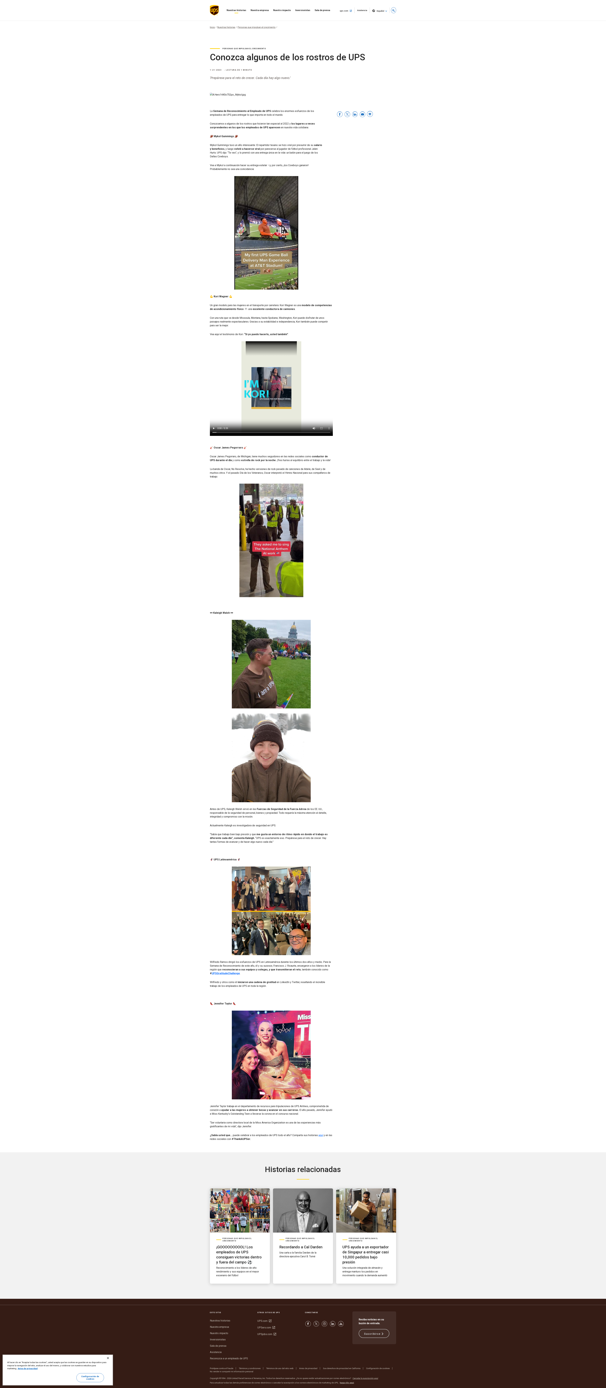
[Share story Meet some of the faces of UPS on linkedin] (355, 114)
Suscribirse (372, 1333)
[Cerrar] (107, 1358)
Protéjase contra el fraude (221, 1368)
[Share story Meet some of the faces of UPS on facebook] (340, 114)
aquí (320, 1135)
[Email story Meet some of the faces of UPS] (362, 114)
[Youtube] (341, 1325)
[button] (393, 10)
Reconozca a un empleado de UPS (229, 1358)
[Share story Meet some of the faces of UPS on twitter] (347, 114)
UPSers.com (266, 1327)
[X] (316, 1325)
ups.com (347, 10)
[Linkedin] (333, 1325)
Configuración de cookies (378, 1368)
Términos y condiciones (250, 1368)
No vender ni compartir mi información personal (231, 1371)
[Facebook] (308, 1325)
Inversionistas (302, 10)
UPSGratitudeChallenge (226, 973)
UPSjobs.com (266, 1334)
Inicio (212, 27)
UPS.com (264, 1320)
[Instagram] (324, 1325)
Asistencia (363, 11)
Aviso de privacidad (308, 1368)
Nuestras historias (236, 10)
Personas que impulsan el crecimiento (257, 27)
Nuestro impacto (282, 10)
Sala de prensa (322, 10)
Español (380, 11)
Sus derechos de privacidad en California (341, 1368)
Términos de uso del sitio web (280, 1368)
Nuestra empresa (260, 10)
